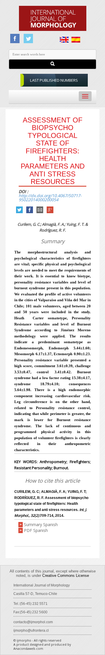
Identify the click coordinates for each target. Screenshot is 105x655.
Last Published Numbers (54, 80)
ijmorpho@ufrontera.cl (31, 630)
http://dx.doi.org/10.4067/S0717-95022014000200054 (50, 197)
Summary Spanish (41, 524)
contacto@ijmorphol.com (33, 622)
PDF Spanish (36, 530)
